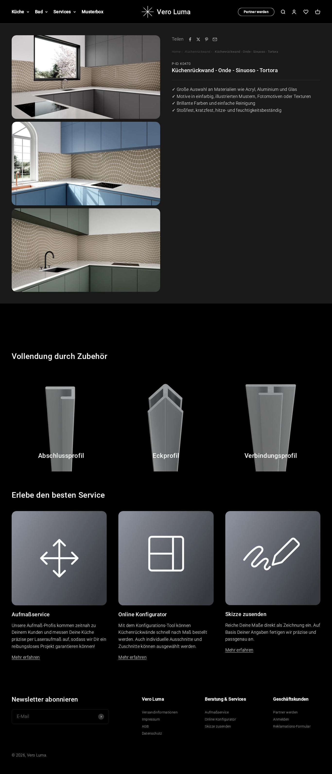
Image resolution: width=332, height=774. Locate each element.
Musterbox (92, 11)
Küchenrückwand (197, 51)
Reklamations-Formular (292, 726)
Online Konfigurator (220, 719)
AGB (145, 726)
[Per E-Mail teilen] (215, 39)
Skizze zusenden (218, 726)
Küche (18, 11)
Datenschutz (152, 733)
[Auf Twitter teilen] (198, 39)
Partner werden (256, 12)
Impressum (151, 719)
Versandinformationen (160, 712)
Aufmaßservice (217, 712)
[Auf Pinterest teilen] (206, 39)
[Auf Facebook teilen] (190, 39)
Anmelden (281, 719)
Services (62, 11)
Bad (39, 11)
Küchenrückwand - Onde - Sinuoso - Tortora (246, 51)
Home (176, 51)
